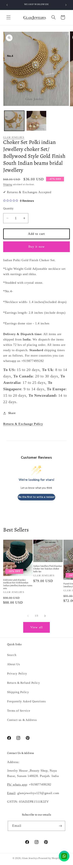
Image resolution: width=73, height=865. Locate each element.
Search (11, 655)
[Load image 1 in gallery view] (14, 121)
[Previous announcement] (7, 5)
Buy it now (36, 246)
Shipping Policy (18, 692)
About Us (13, 664)
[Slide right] (45, 616)
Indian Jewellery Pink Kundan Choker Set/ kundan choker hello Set (47, 569)
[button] (8, 17)
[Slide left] (28, 616)
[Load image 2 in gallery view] (36, 121)
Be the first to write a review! (36, 497)
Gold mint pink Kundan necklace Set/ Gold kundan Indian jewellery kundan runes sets (17, 584)
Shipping (7, 184)
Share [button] (12, 413)
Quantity (8, 208)
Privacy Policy (17, 673)
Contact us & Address (22, 720)
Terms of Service (18, 710)
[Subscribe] (60, 826)
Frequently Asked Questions (26, 701)
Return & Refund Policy (23, 683)
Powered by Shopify (49, 858)
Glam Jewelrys (13, 137)
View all (36, 627)
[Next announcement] (66, 5)
